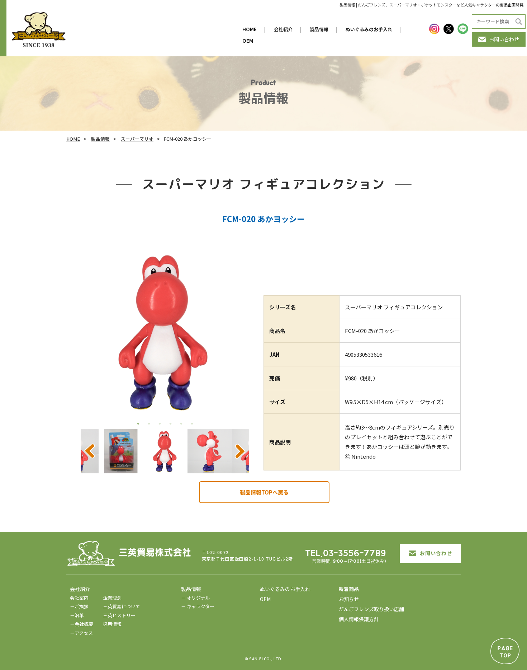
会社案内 (79, 597)
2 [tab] (148, 423)
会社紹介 (283, 29)
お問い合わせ (504, 39)
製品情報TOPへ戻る (264, 492)
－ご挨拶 (79, 606)
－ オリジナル (195, 597)
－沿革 (77, 615)
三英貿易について (121, 606)
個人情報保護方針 (359, 619)
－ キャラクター (197, 606)
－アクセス (81, 632)
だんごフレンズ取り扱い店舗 (371, 609)
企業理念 (112, 597)
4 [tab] (170, 423)
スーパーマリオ (137, 138)
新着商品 (349, 588)
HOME (249, 29)
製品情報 (319, 29)
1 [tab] (138, 423)
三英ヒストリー (119, 615)
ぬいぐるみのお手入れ (369, 29)
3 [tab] (159, 423)
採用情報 (112, 623)
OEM (247, 40)
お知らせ (349, 599)
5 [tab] (181, 423)
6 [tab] (191, 423)
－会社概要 (81, 623)
